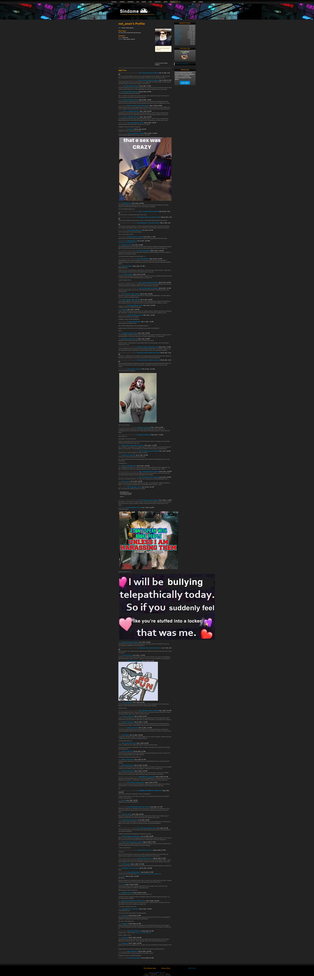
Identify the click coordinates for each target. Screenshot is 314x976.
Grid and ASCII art (127, 702)
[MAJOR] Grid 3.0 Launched (147, 776)
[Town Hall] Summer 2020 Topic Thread (138, 807)
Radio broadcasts (127, 266)
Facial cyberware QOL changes (131, 294)
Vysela (177, 42)
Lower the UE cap (127, 655)
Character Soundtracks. (134, 321)
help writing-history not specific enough (149, 217)
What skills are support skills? (135, 782)
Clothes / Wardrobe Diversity (131, 111)
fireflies (177, 26)
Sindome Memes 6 (132, 951)
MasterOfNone (179, 36)
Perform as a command (128, 455)
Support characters (132, 727)
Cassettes (125, 915)
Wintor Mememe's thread (134, 487)
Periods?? (130, 129)
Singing (124, 309)
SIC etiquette (126, 864)
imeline (122, 2)
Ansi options (125, 481)
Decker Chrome (126, 245)
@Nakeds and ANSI (127, 892)
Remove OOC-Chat (127, 751)
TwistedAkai (178, 38)
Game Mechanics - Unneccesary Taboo (148, 223)
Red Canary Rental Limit (129, 743)
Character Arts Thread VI (134, 369)
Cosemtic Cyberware (128, 716)
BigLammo (178, 40)
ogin (194, 2)
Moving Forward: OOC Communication (138, 105)
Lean (123, 876)
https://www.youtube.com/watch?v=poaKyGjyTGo (148, 874)
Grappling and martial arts (129, 820)
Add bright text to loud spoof (130, 868)
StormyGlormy (179, 30)
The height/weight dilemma (130, 86)
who (165, 2)
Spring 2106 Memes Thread (135, 305)
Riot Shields (125, 735)
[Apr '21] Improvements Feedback (148, 282)
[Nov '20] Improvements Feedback (148, 710)
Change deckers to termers (134, 237)
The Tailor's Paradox (143, 259)
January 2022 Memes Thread (135, 122)
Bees (123, 800)
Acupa (176, 28)
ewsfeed (130, 2)
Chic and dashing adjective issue (147, 828)
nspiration (157, 2)
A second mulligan (127, 274)
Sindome (129, 11)
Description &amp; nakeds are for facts (148, 352)
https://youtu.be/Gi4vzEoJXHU (143, 932)
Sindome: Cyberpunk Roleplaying (182, 63)
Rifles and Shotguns (128, 759)
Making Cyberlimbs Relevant (130, 642)
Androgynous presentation (129, 333)
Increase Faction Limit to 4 (145, 850)
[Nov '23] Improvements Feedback (148, 73)
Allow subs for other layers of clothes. (133, 445)
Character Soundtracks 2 (134, 230)
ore (137, 2)
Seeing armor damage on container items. (133, 901)
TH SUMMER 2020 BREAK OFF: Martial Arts (150, 790)
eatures (114, 2)
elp (150, 2)
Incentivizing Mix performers (130, 91)
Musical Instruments (128, 765)
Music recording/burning (129, 466)
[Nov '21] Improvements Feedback (149, 211)
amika (193, 19)
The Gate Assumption (144, 250)
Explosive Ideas (126, 814)
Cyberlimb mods (126, 203)
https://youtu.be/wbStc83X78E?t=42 (127, 242)
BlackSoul (177, 32)
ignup (201, 2)
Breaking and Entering (144, 427)
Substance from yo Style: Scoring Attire (150, 648)
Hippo (176, 43)
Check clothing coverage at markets (132, 842)
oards (144, 2)
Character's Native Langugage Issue (148, 347)
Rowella (177, 34)
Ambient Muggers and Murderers (131, 836)
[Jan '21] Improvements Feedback (148, 451)
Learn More (185, 83)
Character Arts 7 (131, 241)
